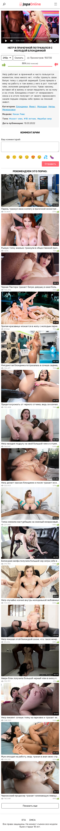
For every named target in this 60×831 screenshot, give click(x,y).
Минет (32, 106)
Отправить (50, 164)
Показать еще (30, 806)
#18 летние (30, 118)
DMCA (32, 820)
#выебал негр (44, 118)
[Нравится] (3, 64)
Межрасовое (9, 109)
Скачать (19, 58)
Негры (51, 106)
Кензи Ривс (19, 114)
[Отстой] (56, 64)
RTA (24, 820)
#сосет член (15, 118)
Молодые (42, 106)
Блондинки (22, 106)
